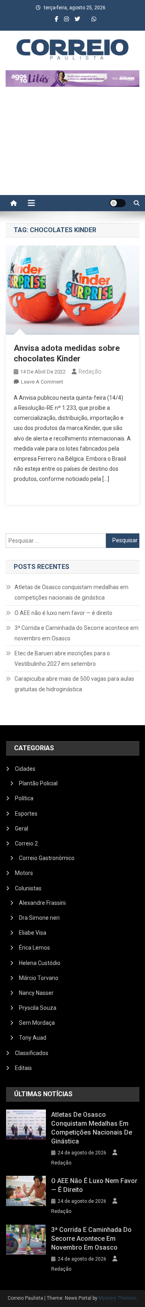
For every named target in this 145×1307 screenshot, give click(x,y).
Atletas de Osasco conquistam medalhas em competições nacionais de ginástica (71, 592)
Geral (21, 828)
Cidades (25, 769)
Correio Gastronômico (47, 858)
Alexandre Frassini (42, 903)
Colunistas (28, 888)
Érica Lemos (34, 947)
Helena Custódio (39, 963)
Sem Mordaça (37, 1023)
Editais (23, 1068)
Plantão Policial (38, 783)
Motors (24, 873)
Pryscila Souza (37, 1008)
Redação (90, 371)
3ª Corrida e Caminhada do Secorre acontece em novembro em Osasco (76, 633)
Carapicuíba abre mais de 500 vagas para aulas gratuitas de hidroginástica (74, 684)
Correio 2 (26, 843)
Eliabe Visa (32, 932)
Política (24, 798)
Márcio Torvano (38, 978)
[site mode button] (118, 203)
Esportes (26, 813)
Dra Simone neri (39, 918)
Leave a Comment (42, 382)
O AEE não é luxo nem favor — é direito (63, 613)
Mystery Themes (117, 1298)
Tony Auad (32, 1037)
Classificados (31, 1053)
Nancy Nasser (36, 993)
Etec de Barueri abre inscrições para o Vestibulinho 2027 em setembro (62, 658)
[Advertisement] (72, 145)
